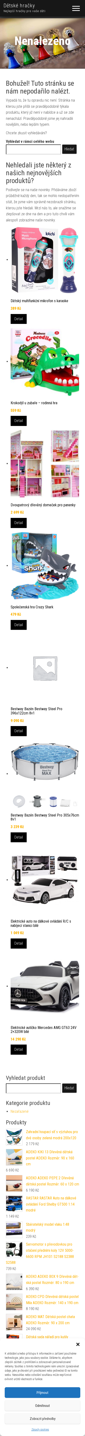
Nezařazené (20, 1111)
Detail (18, 319)
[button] (78, 1344)
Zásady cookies (40, 1429)
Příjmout (42, 1393)
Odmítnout (42, 1406)
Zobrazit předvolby (42, 1419)
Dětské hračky (19, 6)
